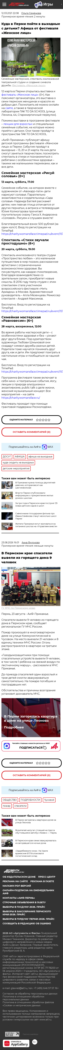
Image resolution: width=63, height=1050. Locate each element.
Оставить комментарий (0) (31, 432)
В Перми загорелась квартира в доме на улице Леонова (30, 718)
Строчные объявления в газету (24, 902)
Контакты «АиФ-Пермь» (19, 897)
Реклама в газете (42, 881)
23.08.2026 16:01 (10, 542)
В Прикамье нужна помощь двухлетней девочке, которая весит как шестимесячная (35, 485)
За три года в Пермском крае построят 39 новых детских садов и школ (36, 504)
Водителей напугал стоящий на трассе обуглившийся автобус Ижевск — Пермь (36, 831)
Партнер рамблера (30, 1034)
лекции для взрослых (17, 124)
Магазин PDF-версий (17, 885)
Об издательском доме (19, 876)
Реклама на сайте (15, 881)
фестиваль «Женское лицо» (20, 94)
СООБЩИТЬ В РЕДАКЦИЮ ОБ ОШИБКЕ (27, 923)
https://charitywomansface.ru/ (20, 397)
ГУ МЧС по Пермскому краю (18, 608)
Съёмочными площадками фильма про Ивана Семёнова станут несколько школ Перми (36, 516)
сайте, (9, 108)
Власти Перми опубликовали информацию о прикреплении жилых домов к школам (34, 495)
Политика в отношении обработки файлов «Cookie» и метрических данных (28, 1004)
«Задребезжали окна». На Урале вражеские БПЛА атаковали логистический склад (31, 853)
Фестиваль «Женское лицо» (29, 85)
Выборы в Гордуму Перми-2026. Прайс (28, 919)
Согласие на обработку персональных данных (30, 993)
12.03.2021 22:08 (10, 13)
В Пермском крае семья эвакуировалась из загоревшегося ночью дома (35, 841)
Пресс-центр (46, 876)
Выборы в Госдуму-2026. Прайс (24, 906)
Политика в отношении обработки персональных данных (23, 998)
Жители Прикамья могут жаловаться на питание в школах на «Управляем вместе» (36, 525)
